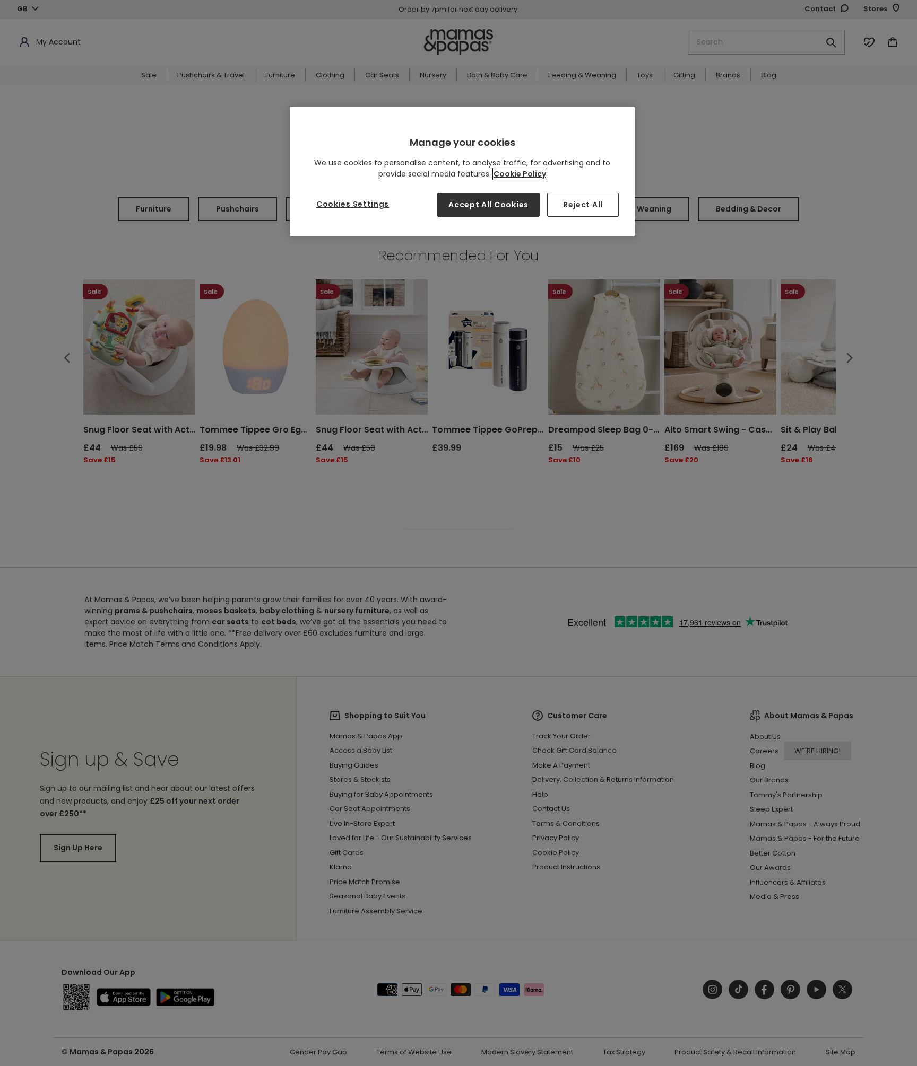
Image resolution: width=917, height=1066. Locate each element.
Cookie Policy (520, 174)
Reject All (583, 204)
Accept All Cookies (488, 204)
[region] (462, 171)
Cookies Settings (352, 204)
